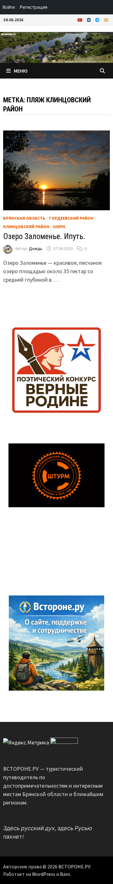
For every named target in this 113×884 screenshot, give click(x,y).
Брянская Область (24, 218)
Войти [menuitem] (9, 7)
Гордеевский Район (71, 218)
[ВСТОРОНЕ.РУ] (56, 46)
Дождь (35, 248)
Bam (65, 874)
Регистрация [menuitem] (33, 7)
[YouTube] (80, 19)
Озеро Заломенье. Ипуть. (44, 236)
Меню (21, 71)
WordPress (43, 874)
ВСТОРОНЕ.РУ (74, 866)
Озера (59, 226)
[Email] (106, 19)
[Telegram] (98, 19)
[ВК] (89, 19)
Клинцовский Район (26, 226)
